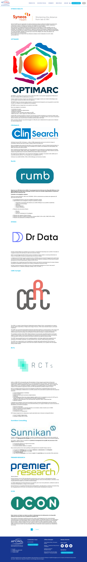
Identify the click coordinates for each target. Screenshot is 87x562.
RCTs (13, 348)
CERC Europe (16, 271)
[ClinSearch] (35, 133)
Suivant (37, 529)
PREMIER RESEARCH (18, 457)
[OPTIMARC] (35, 67)
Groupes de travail (41, 3)
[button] (76, 3)
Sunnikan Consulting (19, 421)
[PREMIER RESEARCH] (35, 467)
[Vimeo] (70, 545)
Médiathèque (59, 3)
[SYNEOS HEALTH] (35, 16)
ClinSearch (15, 125)
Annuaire (66, 3)
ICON (13, 491)
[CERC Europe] (35, 298)
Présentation (32, 3)
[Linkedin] (62, 545)
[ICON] (35, 503)
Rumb (13, 161)
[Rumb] (35, 175)
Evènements (51, 3)
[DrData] (35, 236)
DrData (13, 222)
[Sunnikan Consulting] (35, 429)
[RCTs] (35, 365)
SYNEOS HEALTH (17, 9)
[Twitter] (66, 545)
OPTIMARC (15, 39)
